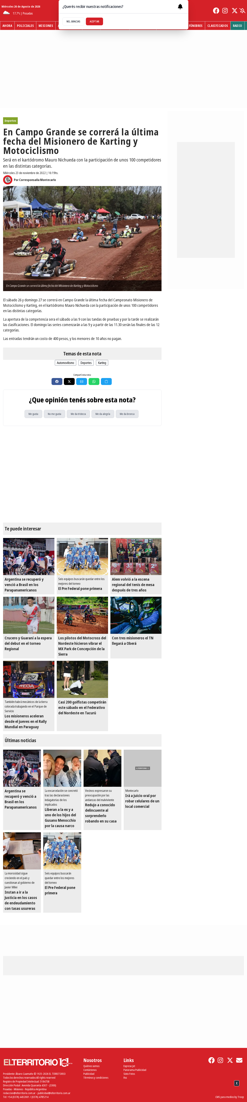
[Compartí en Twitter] (69, 381)
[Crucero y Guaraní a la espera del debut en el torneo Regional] (28, 615)
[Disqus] (82, 474)
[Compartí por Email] (81, 381)
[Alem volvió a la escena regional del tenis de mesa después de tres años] (136, 556)
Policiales (25, 26)
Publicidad (88, 1074)
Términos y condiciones (95, 1077)
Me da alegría (103, 414)
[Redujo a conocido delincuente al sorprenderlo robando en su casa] (102, 768)
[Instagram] (225, 11)
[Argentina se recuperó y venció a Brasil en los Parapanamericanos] (28, 556)
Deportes (10, 120)
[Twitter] (235, 11)
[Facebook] (216, 11)
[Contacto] (239, 1060)
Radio (237, 26)
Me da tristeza (78, 414)
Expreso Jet (129, 1066)
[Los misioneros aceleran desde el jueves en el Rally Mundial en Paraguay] (28, 679)
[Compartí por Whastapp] (94, 381)
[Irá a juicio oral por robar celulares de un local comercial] (143, 768)
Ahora (7, 26)
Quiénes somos (91, 1066)
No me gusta (54, 414)
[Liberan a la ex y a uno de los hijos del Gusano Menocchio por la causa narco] (62, 768)
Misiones (46, 26)
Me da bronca (127, 414)
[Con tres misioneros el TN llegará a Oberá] (136, 615)
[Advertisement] (123, 1092)
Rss (125, 1077)
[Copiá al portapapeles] (106, 381)
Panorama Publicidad (135, 1070)
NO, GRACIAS (73, 21)
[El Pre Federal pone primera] (82, 556)
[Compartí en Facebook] (57, 381)
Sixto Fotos (129, 1074)
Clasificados (217, 26)
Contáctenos (89, 1070)
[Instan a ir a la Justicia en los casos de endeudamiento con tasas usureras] (22, 850)
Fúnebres (196, 26)
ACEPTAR (94, 21)
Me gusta (33, 414)
